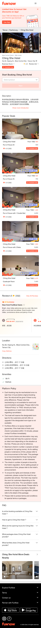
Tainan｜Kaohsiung (10, 30)
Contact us (6, 597)
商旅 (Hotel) (18, 55)
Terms (4, 592)
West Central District (8, 55)
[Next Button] (37, 554)
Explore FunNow (8, 587)
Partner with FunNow (10, 602)
